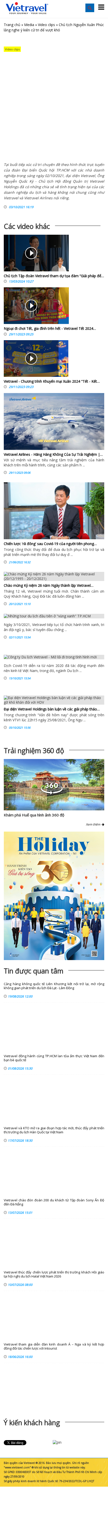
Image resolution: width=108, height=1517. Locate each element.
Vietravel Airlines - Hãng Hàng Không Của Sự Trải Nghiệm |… (53, 454)
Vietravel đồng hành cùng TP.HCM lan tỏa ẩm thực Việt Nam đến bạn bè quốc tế (54, 1058)
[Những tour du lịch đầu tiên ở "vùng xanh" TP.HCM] (54, 616)
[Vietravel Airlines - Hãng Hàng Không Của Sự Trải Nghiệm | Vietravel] (54, 421)
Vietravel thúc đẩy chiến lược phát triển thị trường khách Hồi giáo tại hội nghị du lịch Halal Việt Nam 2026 (54, 1274)
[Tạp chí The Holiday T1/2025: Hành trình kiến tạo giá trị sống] (54, 896)
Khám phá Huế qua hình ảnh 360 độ (34, 814)
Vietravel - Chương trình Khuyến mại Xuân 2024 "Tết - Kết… (52, 381)
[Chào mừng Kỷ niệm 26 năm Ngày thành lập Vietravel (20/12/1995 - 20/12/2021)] (54, 576)
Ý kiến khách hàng (32, 1422)
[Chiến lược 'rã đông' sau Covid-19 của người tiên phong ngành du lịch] (54, 510)
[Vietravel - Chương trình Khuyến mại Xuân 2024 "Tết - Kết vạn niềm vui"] (31, 359)
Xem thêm (94, 824)
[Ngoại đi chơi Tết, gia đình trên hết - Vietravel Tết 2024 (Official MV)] (31, 307)
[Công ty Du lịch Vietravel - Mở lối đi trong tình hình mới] (54, 657)
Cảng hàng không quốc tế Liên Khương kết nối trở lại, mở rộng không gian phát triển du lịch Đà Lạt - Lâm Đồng (54, 986)
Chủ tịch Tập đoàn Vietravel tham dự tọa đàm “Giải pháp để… (54, 275)
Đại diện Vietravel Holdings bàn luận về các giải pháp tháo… (52, 709)
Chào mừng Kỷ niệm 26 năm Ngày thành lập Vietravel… (48, 585)
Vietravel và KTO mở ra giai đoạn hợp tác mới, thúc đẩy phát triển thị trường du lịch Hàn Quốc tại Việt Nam (54, 1130)
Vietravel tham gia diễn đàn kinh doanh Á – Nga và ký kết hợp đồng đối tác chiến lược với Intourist (54, 1346)
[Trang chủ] (27, 8)
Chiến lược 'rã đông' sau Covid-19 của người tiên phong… (50, 543)
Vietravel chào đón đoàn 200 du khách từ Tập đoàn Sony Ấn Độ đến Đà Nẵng (54, 1202)
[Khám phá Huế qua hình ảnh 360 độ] (52, 793)
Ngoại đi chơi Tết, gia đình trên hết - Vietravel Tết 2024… (50, 328)
